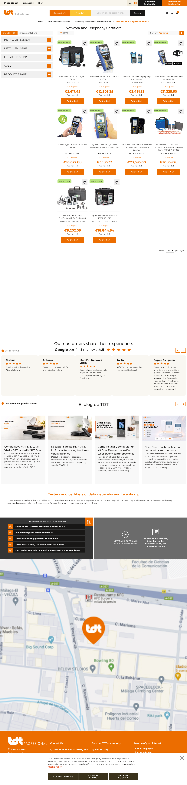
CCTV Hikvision (144, 752)
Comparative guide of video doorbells (34, 532)
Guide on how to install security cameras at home (40, 526)
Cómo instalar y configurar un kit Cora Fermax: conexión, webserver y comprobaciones (116, 450)
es (130, 3)
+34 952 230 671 (18, 749)
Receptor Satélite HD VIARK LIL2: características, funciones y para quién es (70, 450)
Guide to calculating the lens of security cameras (39, 544)
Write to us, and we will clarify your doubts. (70, 751)
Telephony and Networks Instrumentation (93, 21)
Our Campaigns (145, 748)
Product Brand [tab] (15, 74)
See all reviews (12, 351)
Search (137, 13)
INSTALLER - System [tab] (17, 39)
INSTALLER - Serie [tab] (15, 48)
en (135, 3)
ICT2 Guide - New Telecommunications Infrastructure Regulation (47, 550)
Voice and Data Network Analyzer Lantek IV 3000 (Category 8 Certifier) (137, 147)
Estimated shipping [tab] (17, 57)
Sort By (154, 33)
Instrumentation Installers (59, 21)
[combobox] (110, 13)
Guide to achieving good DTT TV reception (36, 538)
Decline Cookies (123, 776)
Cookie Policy (55, 767)
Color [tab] (8, 65)
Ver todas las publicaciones (21, 403)
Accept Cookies (63, 776)
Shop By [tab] (7, 33)
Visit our (102, 749)
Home (41, 21)
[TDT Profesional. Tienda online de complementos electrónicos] (16, 13)
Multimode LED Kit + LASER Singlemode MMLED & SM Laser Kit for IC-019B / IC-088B (168, 147)
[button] (84, 43)
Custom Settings (93, 776)
